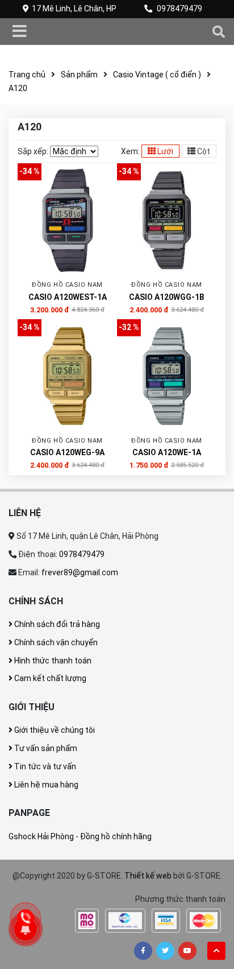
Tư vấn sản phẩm (44, 748)
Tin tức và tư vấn (44, 766)
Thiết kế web (148, 875)
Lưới (164, 151)
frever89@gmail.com (79, 572)
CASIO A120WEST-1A (67, 297)
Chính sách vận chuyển (55, 642)
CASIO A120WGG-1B (166, 297)
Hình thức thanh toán (51, 660)
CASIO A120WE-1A (166, 452)
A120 (18, 88)
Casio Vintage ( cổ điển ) (157, 74)
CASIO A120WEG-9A (67, 452)
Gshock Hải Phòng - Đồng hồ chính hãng (80, 836)
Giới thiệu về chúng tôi (53, 730)
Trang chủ (27, 74)
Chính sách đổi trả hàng (56, 624)
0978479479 (179, 8)
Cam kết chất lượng (49, 678)
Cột (202, 151)
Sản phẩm (79, 74)
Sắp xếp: (33, 151)
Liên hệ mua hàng (45, 784)
